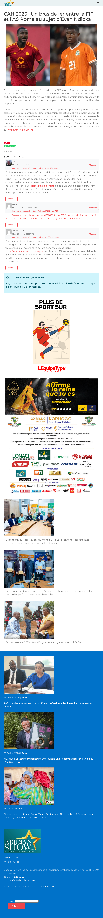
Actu (24, 697)
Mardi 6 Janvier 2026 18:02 (22, 165)
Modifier (93, 165)
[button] (98, 3)
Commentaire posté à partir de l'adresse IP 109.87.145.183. (35, 237)
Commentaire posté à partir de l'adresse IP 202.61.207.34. (35, 211)
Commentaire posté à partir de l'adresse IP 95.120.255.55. (35, 168)
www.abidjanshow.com (43, 886)
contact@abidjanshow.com (19, 880)
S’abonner (16, 906)
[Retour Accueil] (9, 3)
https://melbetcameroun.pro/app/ (24, 251)
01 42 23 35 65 (16, 876)
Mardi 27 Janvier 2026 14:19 (23, 234)
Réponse (11, 199)
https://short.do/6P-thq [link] (20, 129)
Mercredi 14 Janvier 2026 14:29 (24, 208)
